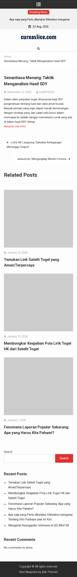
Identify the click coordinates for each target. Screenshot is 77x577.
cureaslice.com (38, 36)
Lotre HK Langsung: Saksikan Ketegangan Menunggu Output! (34, 145)
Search (8, 452)
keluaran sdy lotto (15, 126)
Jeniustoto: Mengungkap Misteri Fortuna (41, 159)
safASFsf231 (47, 92)
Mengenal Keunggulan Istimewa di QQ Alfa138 (38, 525)
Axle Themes (50, 572)
